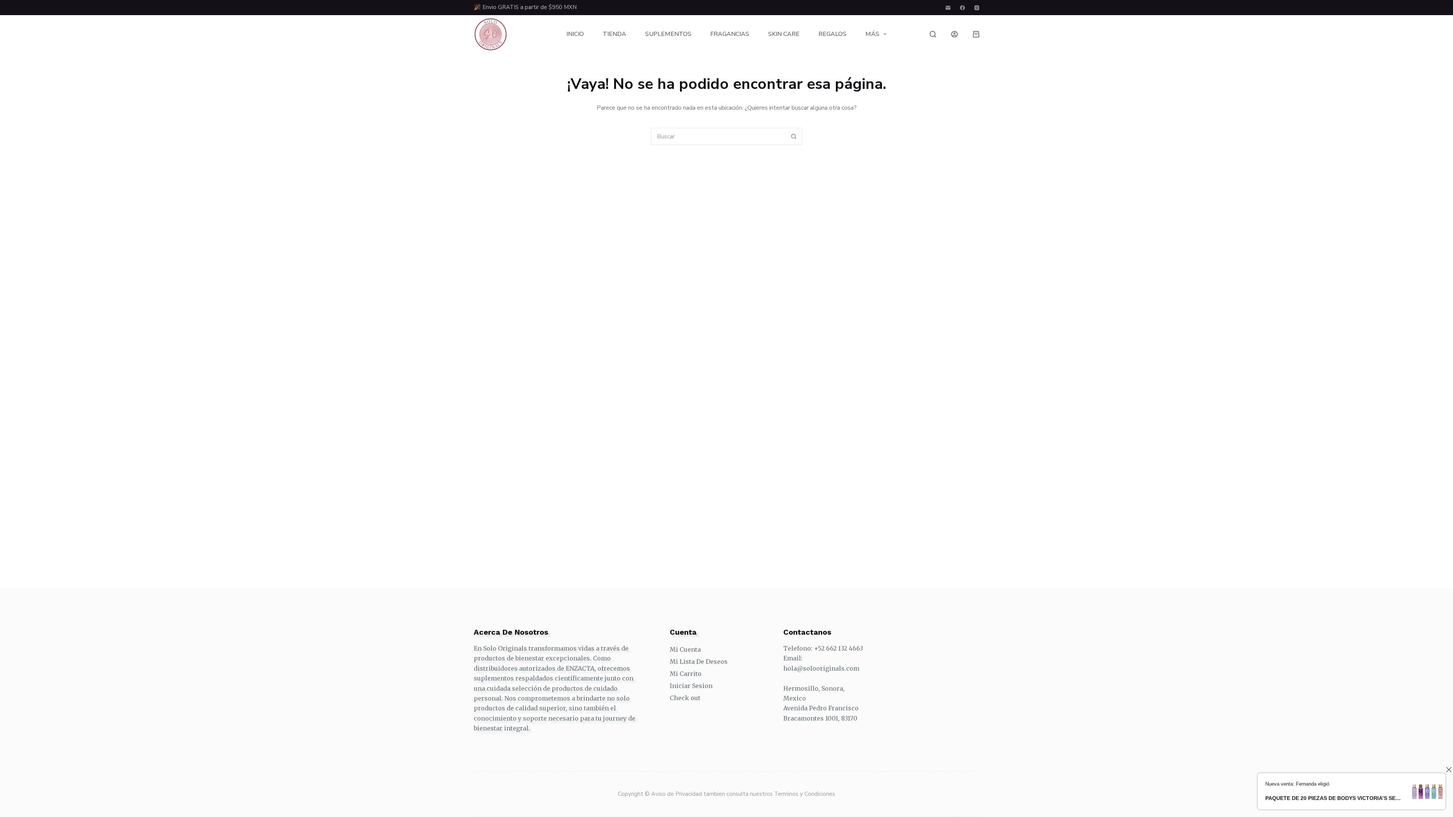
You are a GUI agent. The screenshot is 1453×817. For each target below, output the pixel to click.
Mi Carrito (686, 673)
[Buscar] (933, 34)
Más (872, 34)
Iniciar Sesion (691, 686)
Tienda (614, 34)
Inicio (575, 34)
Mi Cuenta (685, 649)
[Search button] (794, 136)
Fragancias (729, 34)
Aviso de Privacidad (677, 794)
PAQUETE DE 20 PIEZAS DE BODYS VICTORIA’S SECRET (1333, 798)
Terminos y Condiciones (804, 794)
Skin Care (784, 34)
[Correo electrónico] (948, 7)
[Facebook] (962, 7)
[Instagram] (976, 7)
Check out (685, 698)
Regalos (832, 34)
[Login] (954, 34)
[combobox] (718, 136)
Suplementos (668, 34)
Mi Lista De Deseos (699, 661)
